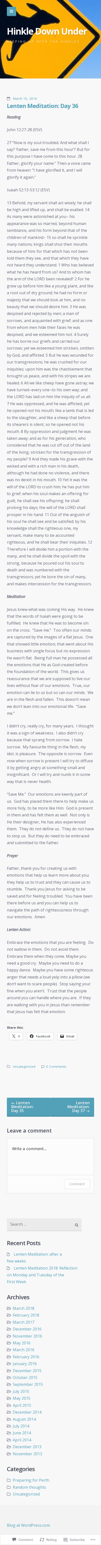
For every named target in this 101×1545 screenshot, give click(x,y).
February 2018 (26, 1315)
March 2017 (23, 1322)
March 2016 (23, 1349)
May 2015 (21, 1398)
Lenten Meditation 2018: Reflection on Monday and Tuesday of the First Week (42, 1275)
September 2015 (28, 1384)
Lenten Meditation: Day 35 (22, 1106)
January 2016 (25, 1363)
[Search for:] (44, 1224)
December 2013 (27, 1446)
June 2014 (22, 1433)
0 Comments (56, 1066)
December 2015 (27, 1370)
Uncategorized (24, 1066)
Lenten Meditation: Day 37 (78, 1106)
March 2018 (23, 1308)
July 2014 (21, 1426)
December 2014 (27, 1412)
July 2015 (21, 1391)
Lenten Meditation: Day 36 (42, 106)
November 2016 (27, 1336)
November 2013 (27, 1454)
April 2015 (22, 1405)
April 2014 (22, 1440)
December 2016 (27, 1329)
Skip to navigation (11, 11)
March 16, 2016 (25, 98)
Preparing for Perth (31, 1480)
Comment (77, 1184)
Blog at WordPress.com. (28, 1525)
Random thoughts (29, 1487)
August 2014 (24, 1419)
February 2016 (26, 1356)
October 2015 (25, 1377)
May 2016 (21, 1343)
